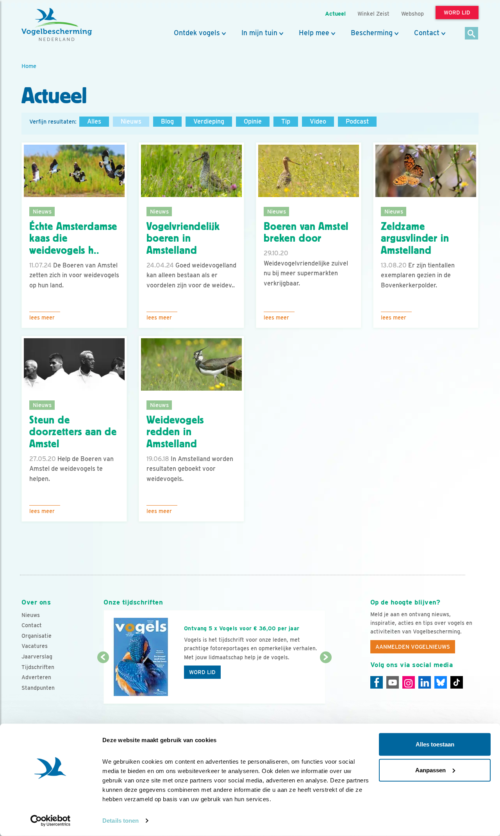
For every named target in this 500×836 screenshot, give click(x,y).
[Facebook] (376, 682)
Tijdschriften (37, 667)
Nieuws (131, 121)
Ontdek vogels (197, 33)
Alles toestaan (435, 744)
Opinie (253, 121)
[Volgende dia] (325, 681)
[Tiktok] (456, 682)
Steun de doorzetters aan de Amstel (73, 432)
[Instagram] (408, 682)
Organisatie (36, 636)
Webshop (412, 13)
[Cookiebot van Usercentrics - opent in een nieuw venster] (50, 821)
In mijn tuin (259, 33)
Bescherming (372, 33)
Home (28, 66)
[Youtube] (392, 682)
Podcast (357, 121)
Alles (94, 121)
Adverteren (36, 677)
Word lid (202, 672)
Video (318, 121)
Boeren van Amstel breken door (306, 232)
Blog (167, 121)
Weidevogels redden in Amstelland (175, 432)
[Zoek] (472, 34)
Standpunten (38, 688)
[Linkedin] (424, 682)
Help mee (314, 33)
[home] (56, 24)
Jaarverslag (36, 656)
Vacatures (34, 646)
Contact (426, 33)
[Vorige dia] (103, 681)
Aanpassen (430, 769)
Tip (285, 121)
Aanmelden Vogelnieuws (412, 647)
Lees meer (42, 317)
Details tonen (120, 820)
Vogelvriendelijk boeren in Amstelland (183, 239)
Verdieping (208, 121)
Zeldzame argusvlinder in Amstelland (415, 239)
